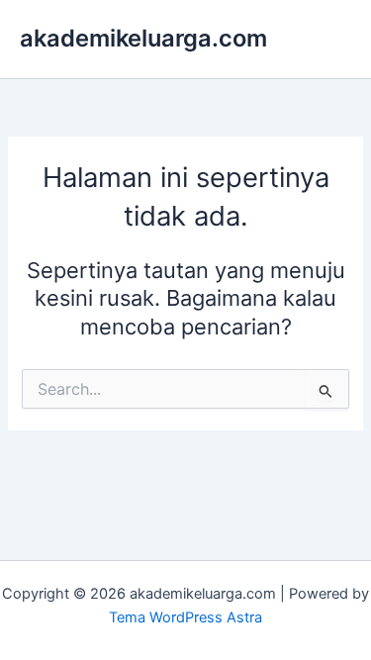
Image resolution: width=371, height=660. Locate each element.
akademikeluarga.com (143, 38)
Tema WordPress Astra (185, 617)
